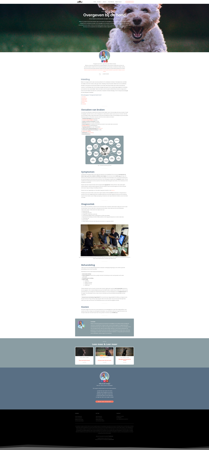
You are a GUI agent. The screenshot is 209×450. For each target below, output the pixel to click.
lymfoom (100, 128)
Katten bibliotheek (99, 416)
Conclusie (84, 103)
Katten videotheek (99, 417)
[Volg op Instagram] (104, 61)
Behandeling (84, 101)
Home (95, 1)
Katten (104, 1)
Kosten (83, 102)
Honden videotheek (78, 417)
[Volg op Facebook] (102, 61)
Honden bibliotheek (78, 416)
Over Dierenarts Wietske (79, 420)
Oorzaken (84, 96)
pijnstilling (91, 132)
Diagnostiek (84, 99)
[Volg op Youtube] (107, 61)
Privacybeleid (106, 436)
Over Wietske (111, 1)
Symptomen (84, 98)
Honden (99, 1)
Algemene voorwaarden (100, 436)
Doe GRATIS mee (129, 1)
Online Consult (118, 1)
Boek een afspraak (104, 401)
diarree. (113, 190)
